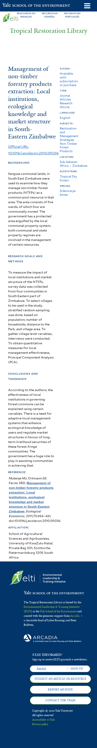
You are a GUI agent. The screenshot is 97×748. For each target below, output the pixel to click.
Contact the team (60, 700)
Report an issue (60, 689)
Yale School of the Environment (13, 5)
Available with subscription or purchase (69, 79)
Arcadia (75, 616)
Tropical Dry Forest (68, 178)
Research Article (66, 105)
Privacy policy (40, 724)
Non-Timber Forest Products (68, 147)
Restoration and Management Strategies (69, 134)
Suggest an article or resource (60, 679)
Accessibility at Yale (43, 719)
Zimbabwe (79, 165)
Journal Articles (65, 97)
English (65, 118)
